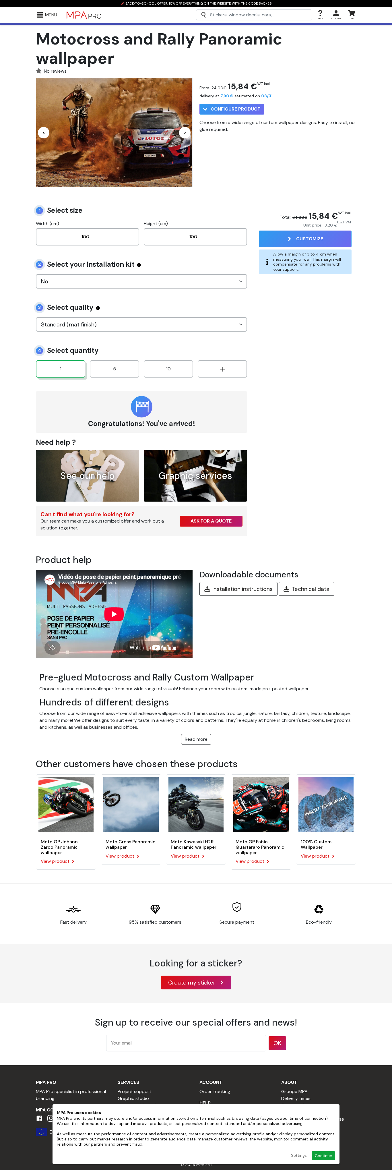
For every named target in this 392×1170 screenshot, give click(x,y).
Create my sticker (191, 982)
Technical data (310, 589)
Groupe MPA (294, 1091)
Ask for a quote (211, 521)
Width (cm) (47, 224)
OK (277, 1043)
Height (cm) (156, 224)
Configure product (235, 109)
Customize (309, 239)
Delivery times (296, 1098)
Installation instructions (242, 589)
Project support (134, 1091)
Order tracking (214, 1091)
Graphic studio (133, 1098)
